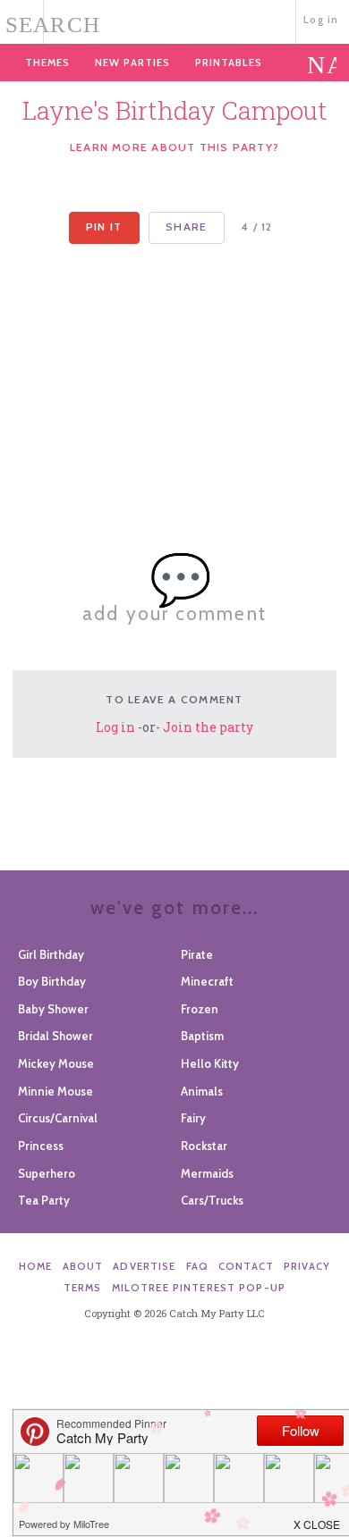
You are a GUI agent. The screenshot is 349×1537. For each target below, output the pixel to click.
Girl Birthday (51, 954)
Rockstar (204, 1145)
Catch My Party (174, 20)
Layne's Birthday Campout (175, 110)
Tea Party (44, 1200)
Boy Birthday (52, 981)
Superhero (46, 1173)
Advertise (144, 1266)
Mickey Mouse (56, 1063)
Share (186, 226)
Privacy (307, 1266)
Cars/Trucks (212, 1200)
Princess (41, 1145)
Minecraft (207, 981)
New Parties (132, 62)
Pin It (104, 226)
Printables (228, 62)
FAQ (197, 1266)
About (83, 1266)
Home (36, 1266)
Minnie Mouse (55, 1091)
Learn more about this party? (174, 147)
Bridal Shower (55, 1036)
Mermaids (207, 1173)
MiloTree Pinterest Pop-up (198, 1287)
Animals (202, 1091)
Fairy (193, 1118)
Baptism (202, 1036)
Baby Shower (53, 1009)
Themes (47, 62)
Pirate (197, 954)
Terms (83, 1287)
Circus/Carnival (58, 1118)
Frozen (199, 1009)
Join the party (208, 726)
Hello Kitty (210, 1063)
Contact (246, 1266)
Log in (320, 19)
